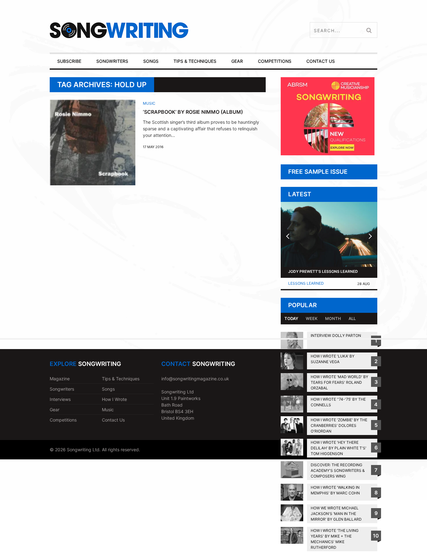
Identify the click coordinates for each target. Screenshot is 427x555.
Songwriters (62, 389)
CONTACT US (320, 61)
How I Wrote (114, 399)
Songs (108, 389)
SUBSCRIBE (69, 61)
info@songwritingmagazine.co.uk (195, 378)
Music (149, 103)
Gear (54, 409)
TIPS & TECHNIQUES (194, 61)
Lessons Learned (306, 283)
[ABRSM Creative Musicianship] (327, 153)
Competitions (63, 419)
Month (333, 318)
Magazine (60, 378)
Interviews (60, 399)
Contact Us (113, 419)
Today (291, 318)
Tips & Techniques (120, 378)
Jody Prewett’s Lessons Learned (323, 271)
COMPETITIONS (274, 61)
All (352, 318)
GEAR (237, 61)
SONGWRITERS (112, 61)
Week (312, 318)
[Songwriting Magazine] (156, 30)
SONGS (150, 61)
